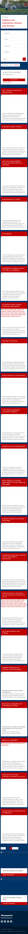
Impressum (4, 931)
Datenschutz (11, 931)
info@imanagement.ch (6, 917)
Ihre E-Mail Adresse (8, 74)
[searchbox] (13, 39)
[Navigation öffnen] (25, 5)
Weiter (3, 848)
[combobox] (14, 39)
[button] (11, 848)
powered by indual (20, 931)
